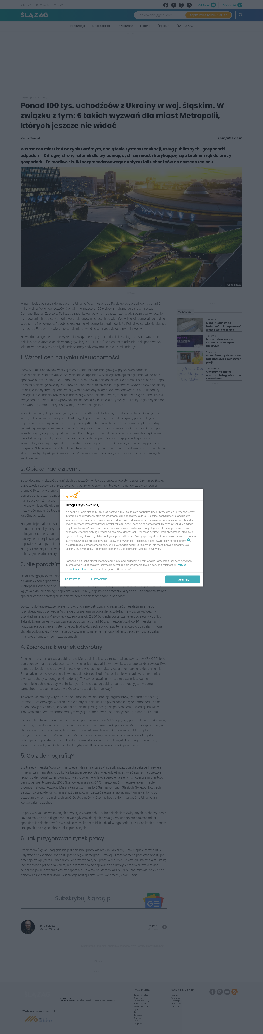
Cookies (87, 568)
